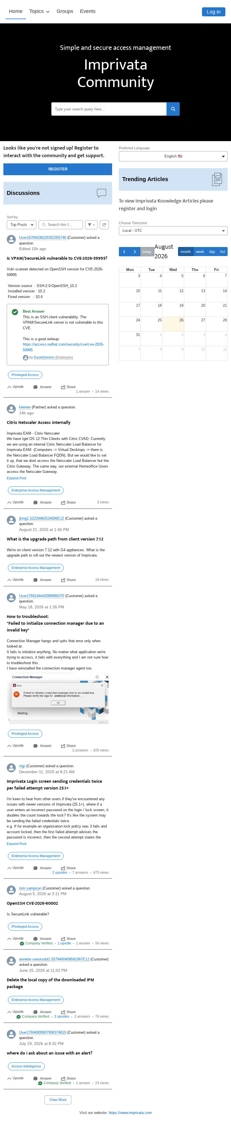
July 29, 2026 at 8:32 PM (41, 1043)
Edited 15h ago (32, 248)
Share (71, 387)
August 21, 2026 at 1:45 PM (44, 529)
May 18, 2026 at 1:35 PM (41, 607)
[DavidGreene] (25, 357)
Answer (46, 387)
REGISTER (57, 169)
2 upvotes (59, 873)
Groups (65, 11)
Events (87, 11)
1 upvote (64, 943)
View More (57, 1100)
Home (16, 11)
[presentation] (57, 315)
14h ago (26, 413)
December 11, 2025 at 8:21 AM (47, 771)
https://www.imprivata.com (130, 1113)
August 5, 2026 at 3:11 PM (42, 893)
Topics (36, 11)
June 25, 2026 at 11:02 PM (43, 970)
